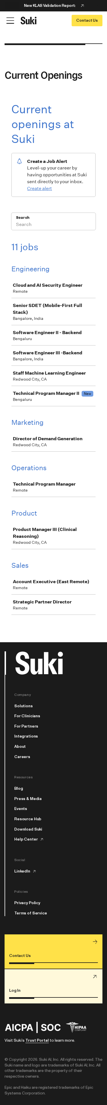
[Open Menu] (10, 20)
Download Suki (28, 829)
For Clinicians (27, 716)
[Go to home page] (29, 21)
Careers (22, 757)
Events (20, 809)
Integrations (26, 736)
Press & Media (28, 799)
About (20, 747)
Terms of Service (30, 913)
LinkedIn (22, 871)
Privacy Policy (27, 903)
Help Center (26, 839)
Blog (18, 789)
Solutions (23, 706)
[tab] (97, 5)
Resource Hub (27, 819)
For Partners (26, 726)
